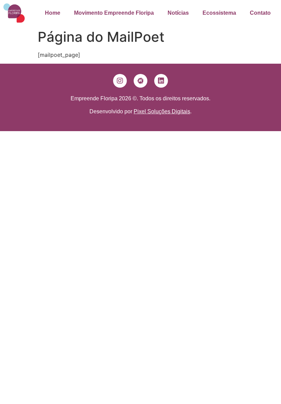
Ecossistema (219, 13)
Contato (260, 13)
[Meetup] (140, 81)
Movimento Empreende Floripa (114, 13)
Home (52, 13)
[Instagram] (120, 81)
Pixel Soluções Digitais (162, 111)
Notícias (178, 13)
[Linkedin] (161, 81)
